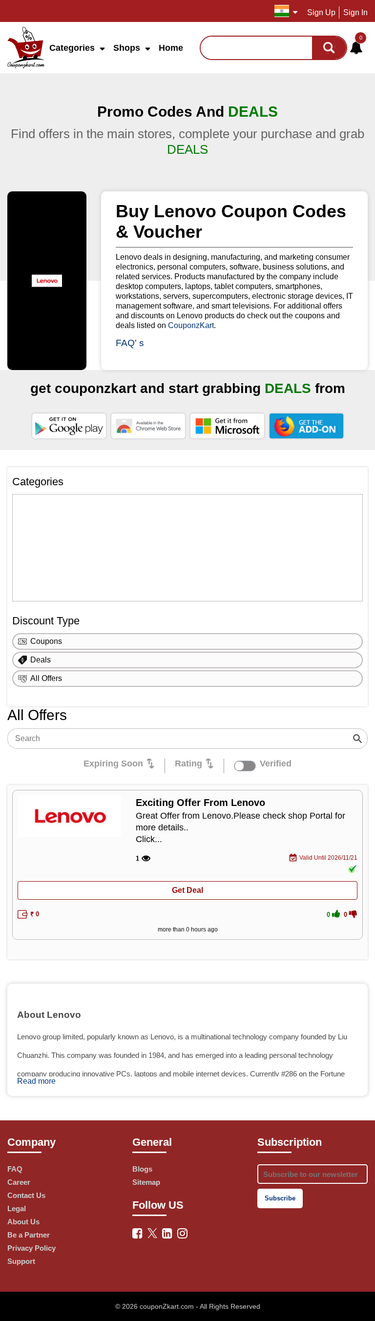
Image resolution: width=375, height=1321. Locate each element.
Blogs (142, 1169)
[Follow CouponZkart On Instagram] (182, 1233)
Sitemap (146, 1182)
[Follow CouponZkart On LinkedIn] (167, 1233)
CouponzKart (191, 325)
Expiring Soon (113, 763)
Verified (276, 763)
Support (21, 1261)
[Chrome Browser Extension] (148, 425)
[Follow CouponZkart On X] (152, 1232)
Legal (16, 1208)
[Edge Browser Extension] (227, 425)
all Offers (46, 678)
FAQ (14, 1169)
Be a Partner (28, 1235)
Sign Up (321, 12)
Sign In (355, 12)
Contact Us (26, 1195)
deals (40, 660)
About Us (23, 1222)
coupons (46, 641)
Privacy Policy (31, 1248)
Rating (188, 763)
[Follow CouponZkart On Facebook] (137, 1233)
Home (171, 48)
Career (18, 1182)
